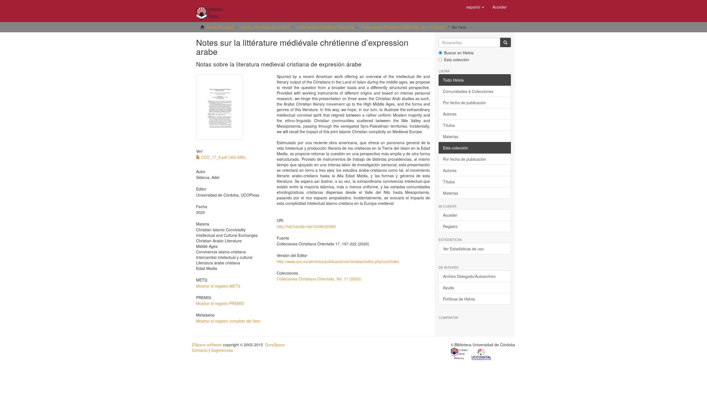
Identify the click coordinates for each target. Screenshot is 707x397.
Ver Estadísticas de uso (463, 248)
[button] (475, 7)
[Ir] (505, 42)
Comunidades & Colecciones (468, 91)
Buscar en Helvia (459, 52)
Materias (450, 136)
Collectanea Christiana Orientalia (325, 27)
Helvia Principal (219, 27)
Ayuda (448, 287)
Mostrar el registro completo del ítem (228, 321)
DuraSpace (275, 344)
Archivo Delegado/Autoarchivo (469, 276)
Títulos (449, 125)
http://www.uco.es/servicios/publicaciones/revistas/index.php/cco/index (338, 261)
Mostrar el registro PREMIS (220, 303)
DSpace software (207, 344)
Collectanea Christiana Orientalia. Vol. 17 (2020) (403, 27)
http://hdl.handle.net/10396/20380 (306, 226)
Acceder (450, 215)
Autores (450, 114)
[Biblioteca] (459, 354)
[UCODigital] (482, 354)
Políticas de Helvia (459, 299)
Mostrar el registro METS (218, 286)
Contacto (200, 350)
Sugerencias (222, 350)
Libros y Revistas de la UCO (264, 27)
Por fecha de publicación (464, 102)
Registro (450, 226)
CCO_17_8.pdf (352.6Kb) (223, 157)
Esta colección (456, 59)
